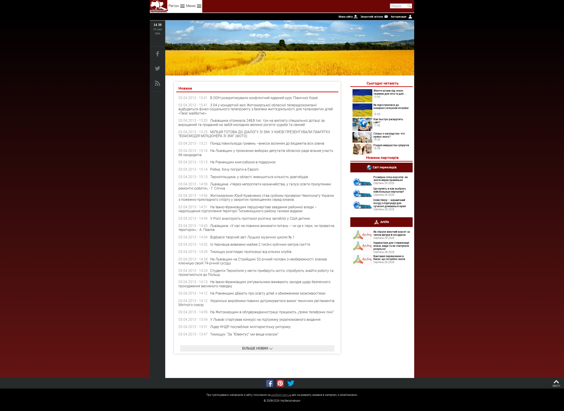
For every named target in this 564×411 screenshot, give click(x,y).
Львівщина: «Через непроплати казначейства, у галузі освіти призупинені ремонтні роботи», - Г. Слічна (254, 186)
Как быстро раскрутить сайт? (388, 120)
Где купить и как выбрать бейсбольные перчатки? (389, 190)
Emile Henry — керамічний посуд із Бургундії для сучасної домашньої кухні (389, 203)
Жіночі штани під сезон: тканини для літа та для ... (389, 92)
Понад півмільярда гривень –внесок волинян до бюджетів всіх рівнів (267, 143)
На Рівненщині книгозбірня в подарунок (243, 162)
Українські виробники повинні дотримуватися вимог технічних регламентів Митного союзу (256, 302)
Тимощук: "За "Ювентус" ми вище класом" (244, 334)
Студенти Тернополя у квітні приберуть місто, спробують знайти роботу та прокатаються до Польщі (256, 272)
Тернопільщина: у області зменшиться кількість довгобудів (259, 176)
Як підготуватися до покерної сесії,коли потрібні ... (390, 108)
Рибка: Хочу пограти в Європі (234, 169)
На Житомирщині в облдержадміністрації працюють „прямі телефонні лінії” (272, 312)
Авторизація (398, 16)
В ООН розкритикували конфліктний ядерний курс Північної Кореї (264, 97)
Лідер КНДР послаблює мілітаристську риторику (250, 326)
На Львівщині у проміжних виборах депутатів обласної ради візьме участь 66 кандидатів (255, 152)
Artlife (384, 222)
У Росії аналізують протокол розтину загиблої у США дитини (260, 218)
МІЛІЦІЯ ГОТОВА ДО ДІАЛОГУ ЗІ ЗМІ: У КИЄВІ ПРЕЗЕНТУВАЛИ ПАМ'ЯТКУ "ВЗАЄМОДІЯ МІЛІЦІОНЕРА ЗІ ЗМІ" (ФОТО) (254, 133)
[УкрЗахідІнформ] (159, 6)
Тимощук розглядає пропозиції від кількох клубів (250, 251)
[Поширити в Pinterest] (280, 383)
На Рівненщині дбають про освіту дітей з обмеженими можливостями (267, 293)
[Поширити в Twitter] (290, 383)
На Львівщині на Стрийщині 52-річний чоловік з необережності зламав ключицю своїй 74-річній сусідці (252, 261)
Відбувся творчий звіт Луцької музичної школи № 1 (252, 237)
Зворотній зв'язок (371, 16)
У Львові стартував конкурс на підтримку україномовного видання (265, 319)
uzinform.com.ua (281, 394)
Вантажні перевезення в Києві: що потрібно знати (389, 257)
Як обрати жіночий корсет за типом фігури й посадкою (391, 233)
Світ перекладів (385, 167)
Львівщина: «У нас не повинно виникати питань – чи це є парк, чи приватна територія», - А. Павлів (256, 227)
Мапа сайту (346, 16)
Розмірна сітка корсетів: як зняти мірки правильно (390, 178)
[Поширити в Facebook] (269, 383)
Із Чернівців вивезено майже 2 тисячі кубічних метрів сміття (260, 244)
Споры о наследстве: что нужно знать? (389, 135)
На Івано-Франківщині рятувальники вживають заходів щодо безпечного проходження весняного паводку (254, 283)
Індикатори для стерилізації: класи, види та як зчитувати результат (391, 246)
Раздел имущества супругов (391, 145)
